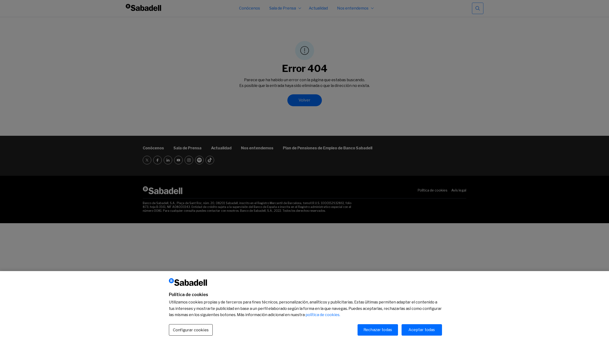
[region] (304, 307)
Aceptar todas (421, 329)
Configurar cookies (191, 330)
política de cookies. (322, 315)
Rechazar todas (377, 329)
